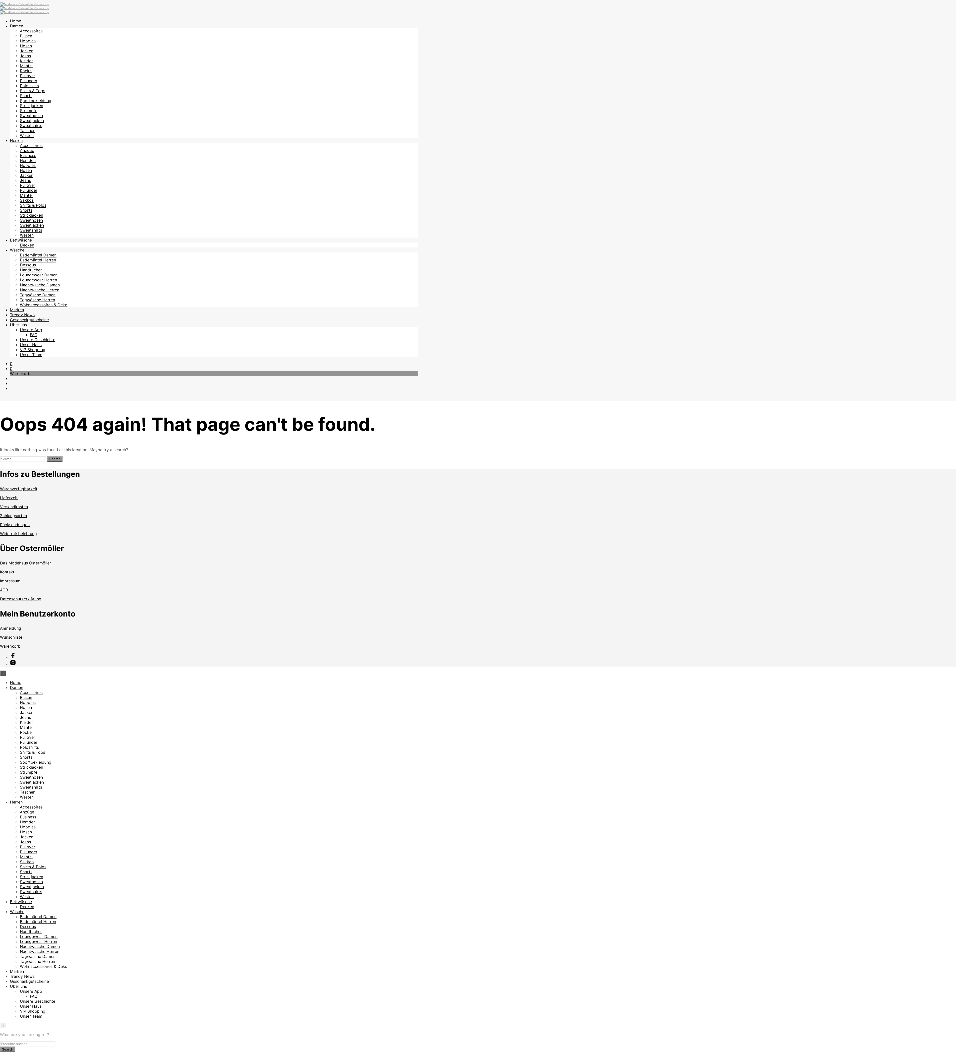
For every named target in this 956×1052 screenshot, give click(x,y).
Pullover (27, 75)
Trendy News (22, 314)
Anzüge (27, 150)
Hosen (26, 45)
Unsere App (31, 329)
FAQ (33, 334)
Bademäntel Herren (38, 259)
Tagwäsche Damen (38, 294)
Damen (16, 25)
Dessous (28, 264)
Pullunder (28, 80)
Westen (27, 135)
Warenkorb (10, 646)
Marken (17, 309)
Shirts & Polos (33, 205)
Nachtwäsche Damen (40, 284)
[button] (11, 363)
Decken (27, 245)
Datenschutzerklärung (20, 598)
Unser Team (31, 354)
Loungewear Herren (38, 279)
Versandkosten (14, 506)
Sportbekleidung (35, 100)
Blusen (26, 35)
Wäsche (17, 250)
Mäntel (26, 65)
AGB (4, 589)
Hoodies (28, 40)
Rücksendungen (15, 524)
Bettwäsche (21, 240)
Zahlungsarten (13, 515)
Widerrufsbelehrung (18, 533)
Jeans (25, 55)
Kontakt (7, 571)
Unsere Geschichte (37, 339)
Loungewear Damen (39, 274)
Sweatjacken (32, 120)
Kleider (26, 60)
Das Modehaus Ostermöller (25, 562)
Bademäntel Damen (38, 254)
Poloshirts (29, 85)
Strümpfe (28, 110)
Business (28, 155)
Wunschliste (11, 637)
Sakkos (27, 200)
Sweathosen (31, 115)
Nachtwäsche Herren (39, 289)
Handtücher (31, 269)
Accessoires (31, 30)
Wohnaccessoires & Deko (43, 304)
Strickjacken (31, 105)
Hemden (28, 160)
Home (15, 20)
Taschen (27, 130)
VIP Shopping (32, 349)
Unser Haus (31, 344)
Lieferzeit (9, 497)
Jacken (26, 50)
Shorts (26, 95)
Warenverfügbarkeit (18, 488)
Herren (16, 140)
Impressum (10, 580)
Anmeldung (10, 628)
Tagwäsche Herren (37, 299)
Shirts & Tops (32, 90)
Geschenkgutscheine (29, 319)
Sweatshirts (31, 125)
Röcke (26, 70)
